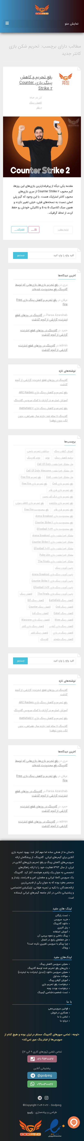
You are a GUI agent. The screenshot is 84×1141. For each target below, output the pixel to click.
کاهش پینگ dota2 (63, 613)
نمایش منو (71, 23)
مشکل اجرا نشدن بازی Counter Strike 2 (52, 542)
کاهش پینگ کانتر (39, 633)
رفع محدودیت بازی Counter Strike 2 (54, 523)
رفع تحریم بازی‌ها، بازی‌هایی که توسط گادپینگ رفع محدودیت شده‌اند (41, 287)
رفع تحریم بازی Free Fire (34, 484)
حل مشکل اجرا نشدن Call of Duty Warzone (49, 471)
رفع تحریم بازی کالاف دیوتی (29, 503)
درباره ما (64, 1021)
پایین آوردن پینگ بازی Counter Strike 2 (52, 581)
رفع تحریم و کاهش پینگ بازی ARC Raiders (43, 392)
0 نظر (39, 108)
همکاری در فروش (59, 1013)
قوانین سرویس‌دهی (58, 1009)
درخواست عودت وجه (57, 988)
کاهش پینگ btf (36, 600)
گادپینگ (44, 639)
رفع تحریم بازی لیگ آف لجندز (57, 497)
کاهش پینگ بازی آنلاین (61, 626)
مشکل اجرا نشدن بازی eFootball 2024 (53, 548)
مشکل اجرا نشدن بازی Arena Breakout (52, 535)
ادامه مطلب (63, 230)
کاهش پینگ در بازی (63, 633)
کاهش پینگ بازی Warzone (35, 620)
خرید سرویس (61, 919)
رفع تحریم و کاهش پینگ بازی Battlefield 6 (43, 408)
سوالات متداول (60, 976)
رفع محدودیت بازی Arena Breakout (54, 516)
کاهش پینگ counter (40, 607)
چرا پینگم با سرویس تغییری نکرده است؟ (47, 944)
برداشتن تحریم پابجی (38, 451)
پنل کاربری (62, 927)
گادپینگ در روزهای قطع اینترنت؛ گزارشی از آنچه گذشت (41, 317)
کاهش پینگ (35, 103)
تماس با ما (62, 1017)
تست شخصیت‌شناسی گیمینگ (53, 992)
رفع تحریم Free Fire (31, 477)
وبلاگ (65, 948)
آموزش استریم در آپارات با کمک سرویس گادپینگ (40, 400)
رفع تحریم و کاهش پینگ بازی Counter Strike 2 (35, 83)
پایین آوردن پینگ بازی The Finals (55, 594)
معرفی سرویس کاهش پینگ (54, 964)
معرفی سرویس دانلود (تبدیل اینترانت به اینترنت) (43, 972)
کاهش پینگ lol (40, 613)
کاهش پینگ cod (64, 607)
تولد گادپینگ (33, 458)
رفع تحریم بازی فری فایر (61, 490)
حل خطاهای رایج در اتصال (54, 940)
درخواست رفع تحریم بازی (55, 984)
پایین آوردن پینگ (64, 568)
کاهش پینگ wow (64, 620)
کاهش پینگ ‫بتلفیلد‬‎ (63, 639)
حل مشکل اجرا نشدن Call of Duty (55, 464)
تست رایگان (61, 915)
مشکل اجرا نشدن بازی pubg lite (56, 555)
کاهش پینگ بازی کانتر (33, 626)
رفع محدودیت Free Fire (36, 510)
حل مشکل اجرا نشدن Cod (59, 477)
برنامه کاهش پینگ (64, 458)
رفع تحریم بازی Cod (62, 484)
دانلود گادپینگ (60, 923)
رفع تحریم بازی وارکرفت (61, 503)
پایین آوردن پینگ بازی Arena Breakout (52, 574)
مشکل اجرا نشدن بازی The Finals (55, 561)
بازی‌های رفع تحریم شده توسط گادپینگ (48, 968)
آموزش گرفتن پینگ (63, 451)
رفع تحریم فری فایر (63, 510)
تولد (47, 458)
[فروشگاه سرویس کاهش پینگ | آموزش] (42, 9)
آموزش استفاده (60, 932)
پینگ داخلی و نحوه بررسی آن (53, 936)
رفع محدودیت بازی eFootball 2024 (55, 529)
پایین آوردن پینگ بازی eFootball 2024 (53, 587)
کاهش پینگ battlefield (61, 600)
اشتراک (20, 229)
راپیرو (30, 1112)
